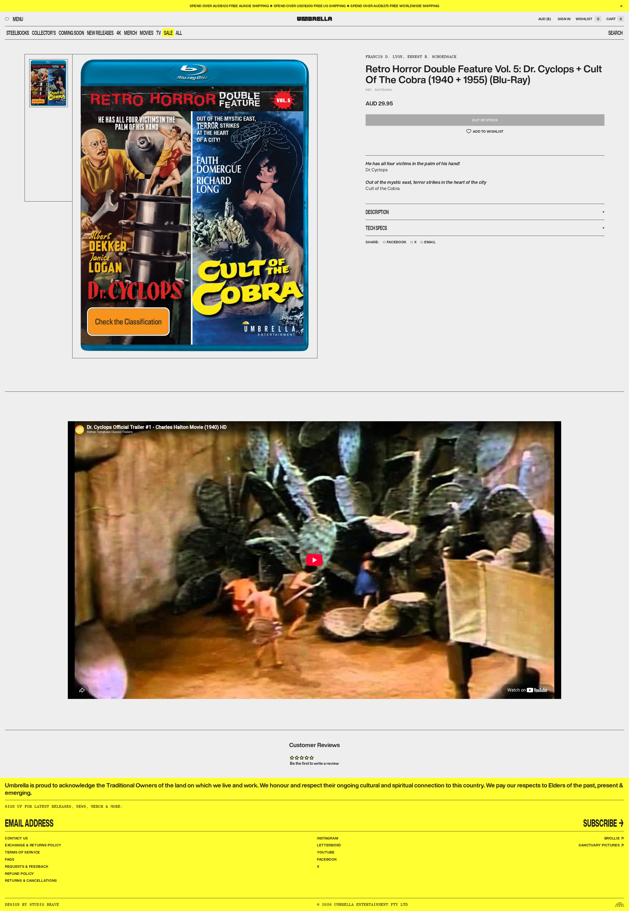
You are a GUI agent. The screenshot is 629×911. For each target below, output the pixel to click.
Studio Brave (44, 904)
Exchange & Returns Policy (33, 845)
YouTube (326, 852)
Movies (146, 33)
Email (430, 242)
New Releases (100, 33)
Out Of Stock (485, 120)
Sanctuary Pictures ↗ (601, 845)
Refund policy (19, 873)
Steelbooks (17, 33)
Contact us (16, 838)
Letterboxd (329, 845)
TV (158, 33)
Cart (614, 18)
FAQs (9, 859)
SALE (168, 33)
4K (118, 33)
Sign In (564, 18)
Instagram (327, 838)
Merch (130, 33)
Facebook (397, 242)
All (179, 33)
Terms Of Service (22, 852)
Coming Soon (71, 33)
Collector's (44, 33)
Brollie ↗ (614, 838)
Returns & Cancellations (31, 880)
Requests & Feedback (26, 866)
